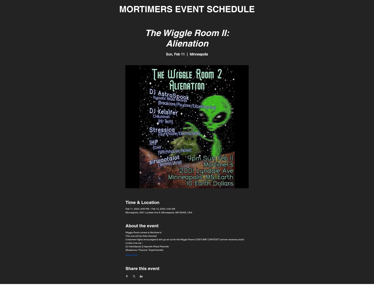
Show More (131, 255)
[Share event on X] (134, 276)
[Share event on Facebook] (126, 276)
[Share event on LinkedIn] (141, 276)
